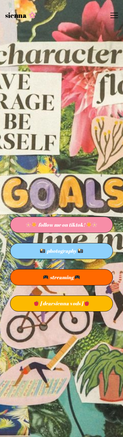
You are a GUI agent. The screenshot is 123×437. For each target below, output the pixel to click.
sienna (16, 15)
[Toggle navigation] (114, 15)
